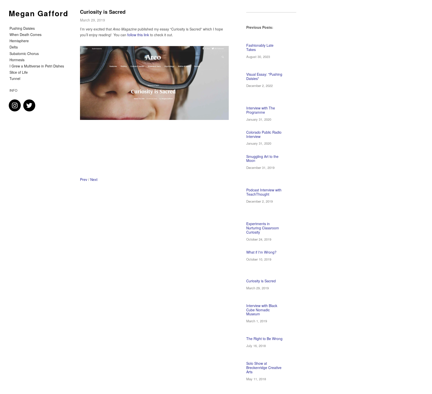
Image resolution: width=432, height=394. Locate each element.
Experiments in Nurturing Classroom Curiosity (262, 228)
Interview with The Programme (260, 110)
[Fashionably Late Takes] (266, 40)
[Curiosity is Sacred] (275, 274)
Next (94, 179)
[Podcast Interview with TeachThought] (271, 183)
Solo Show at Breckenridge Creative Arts (264, 367)
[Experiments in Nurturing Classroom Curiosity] (271, 217)
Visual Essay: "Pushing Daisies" (264, 76)
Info (14, 90)
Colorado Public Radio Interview (264, 134)
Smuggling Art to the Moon (262, 158)
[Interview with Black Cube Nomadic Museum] (268, 301)
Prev (83, 179)
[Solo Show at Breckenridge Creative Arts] (270, 359)
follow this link (138, 34)
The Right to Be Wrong (264, 338)
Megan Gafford (38, 13)
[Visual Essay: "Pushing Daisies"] (268, 69)
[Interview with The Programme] (271, 101)
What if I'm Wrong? (261, 252)
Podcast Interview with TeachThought (264, 192)
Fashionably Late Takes (260, 47)
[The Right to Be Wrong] (270, 334)
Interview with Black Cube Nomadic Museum (261, 310)
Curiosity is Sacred (103, 11)
